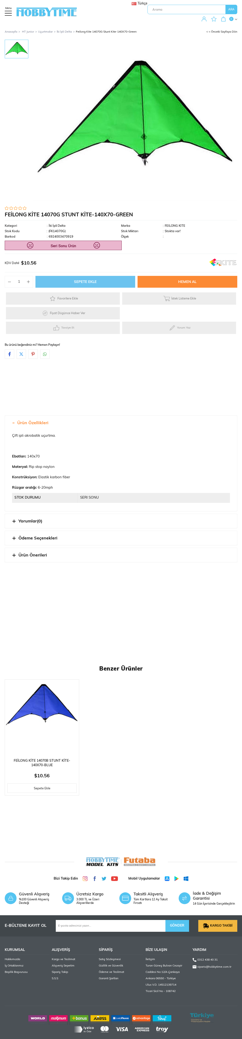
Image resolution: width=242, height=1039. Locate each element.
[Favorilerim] (215, 19)
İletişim (150, 959)
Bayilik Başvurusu (16, 972)
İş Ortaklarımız (14, 965)
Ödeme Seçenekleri (37, 538)
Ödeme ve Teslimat (111, 972)
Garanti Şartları (108, 978)
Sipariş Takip (60, 972)
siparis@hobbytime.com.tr (214, 967)
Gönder (177, 926)
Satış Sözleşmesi (110, 959)
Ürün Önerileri (32, 555)
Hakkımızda (12, 959)
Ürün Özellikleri (32, 423)
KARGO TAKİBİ (221, 925)
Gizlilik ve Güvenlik (111, 965)
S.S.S (55, 978)
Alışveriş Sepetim (63, 965)
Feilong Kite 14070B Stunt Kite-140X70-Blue (42, 763)
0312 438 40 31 (207, 959)
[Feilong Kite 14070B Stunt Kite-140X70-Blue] (42, 716)
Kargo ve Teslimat (63, 959)
